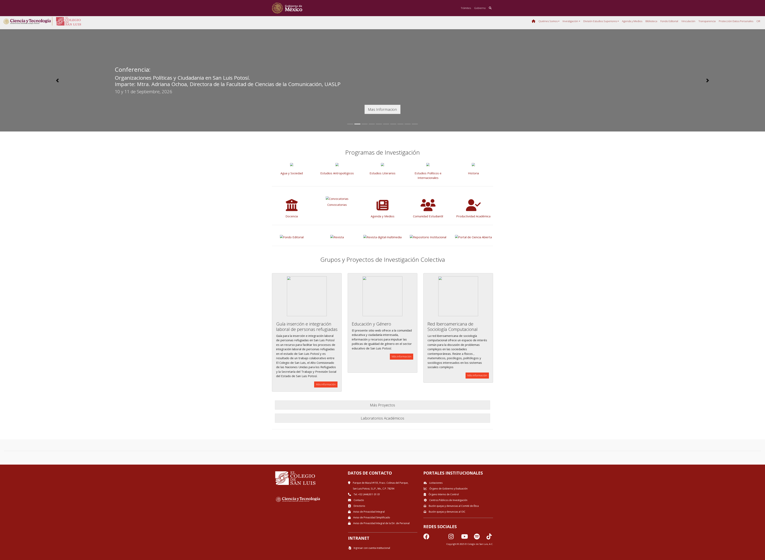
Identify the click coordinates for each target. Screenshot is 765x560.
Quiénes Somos (548, 21)
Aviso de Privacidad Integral (369, 511)
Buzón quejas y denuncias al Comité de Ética (453, 506)
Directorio (359, 506)
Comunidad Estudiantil (428, 216)
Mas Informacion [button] (382, 109)
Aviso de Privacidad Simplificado (371, 517)
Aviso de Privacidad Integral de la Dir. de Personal (381, 523)
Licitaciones (435, 482)
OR (758, 21)
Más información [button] (326, 384)
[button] (57, 80)
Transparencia (707, 21)
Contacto (358, 500)
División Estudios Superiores (600, 21)
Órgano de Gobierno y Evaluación (448, 488)
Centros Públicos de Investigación (448, 500)
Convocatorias (337, 205)
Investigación (570, 21)
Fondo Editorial (669, 21)
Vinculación (688, 21)
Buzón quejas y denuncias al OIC (446, 511)
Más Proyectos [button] (382, 404)
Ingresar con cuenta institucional (371, 548)
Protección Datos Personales (736, 21)
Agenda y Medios (632, 21)
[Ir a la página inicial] (287, 8)
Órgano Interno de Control (443, 494)
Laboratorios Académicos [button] (382, 418)
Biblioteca (651, 21)
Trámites (466, 8)
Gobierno (480, 8)
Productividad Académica (473, 216)
